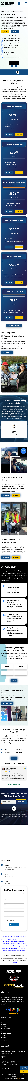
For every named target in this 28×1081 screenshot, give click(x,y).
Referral (4, 1030)
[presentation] (12, 66)
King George (19, 752)
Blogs (4, 1032)
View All (14, 681)
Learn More (9, 135)
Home (4, 1023)
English (21, 666)
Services (4, 1025)
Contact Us (16, 495)
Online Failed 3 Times (9, 52)
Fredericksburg (6, 752)
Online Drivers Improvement (10, 55)
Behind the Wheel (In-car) (10, 36)
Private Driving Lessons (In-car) (11, 43)
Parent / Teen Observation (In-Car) (12, 38)
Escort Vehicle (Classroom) (10, 48)
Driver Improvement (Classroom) (11, 41)
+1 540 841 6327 (19, 3)
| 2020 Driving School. (16, 1075)
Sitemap (4, 1037)
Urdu (20, 673)
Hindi (7, 673)
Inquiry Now (5, 32)
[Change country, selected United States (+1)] (5, 904)
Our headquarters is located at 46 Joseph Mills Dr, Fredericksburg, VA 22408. (13, 1052)
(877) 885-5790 (14, 962)
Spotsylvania (19, 749)
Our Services (6, 495)
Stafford (5, 749)
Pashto (7, 666)
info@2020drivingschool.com (11, 884)
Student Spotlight (7, 1034)
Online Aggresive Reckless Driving (12, 57)
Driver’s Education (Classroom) (11, 45)
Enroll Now (19, 135)
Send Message (14, 925)
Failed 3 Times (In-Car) (9, 50)
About (4, 1035)
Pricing (4, 1026)
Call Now (15, 32)
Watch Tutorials (8, 703)
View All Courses (14, 63)
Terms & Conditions (7, 1039)
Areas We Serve (6, 1028)
